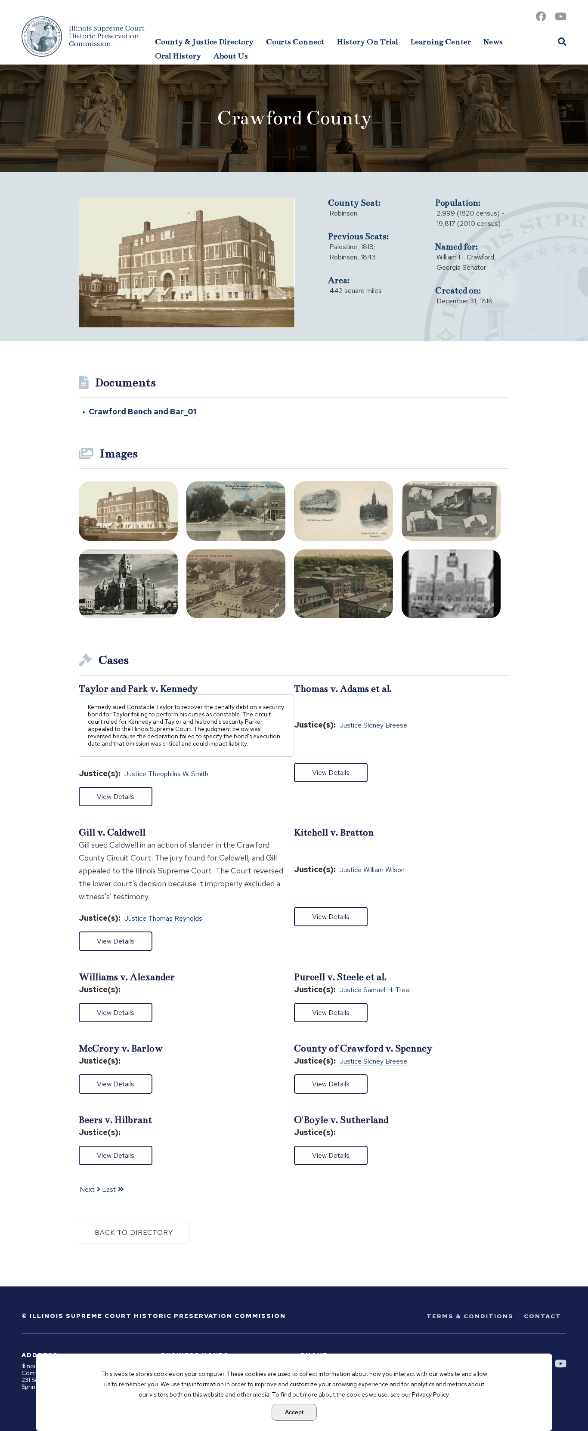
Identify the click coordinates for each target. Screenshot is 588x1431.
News (493, 41)
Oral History (178, 56)
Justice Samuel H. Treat (376, 990)
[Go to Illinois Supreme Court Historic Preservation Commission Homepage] (83, 36)
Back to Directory (134, 1232)
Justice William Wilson (372, 870)
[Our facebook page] (541, 16)
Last (109, 1189)
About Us (231, 56)
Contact (542, 1316)
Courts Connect (295, 41)
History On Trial (367, 41)
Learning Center (440, 41)
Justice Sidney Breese (373, 726)
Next (87, 1189)
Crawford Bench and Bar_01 (142, 411)
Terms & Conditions (470, 1316)
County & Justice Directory (204, 41)
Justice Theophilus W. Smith (166, 774)
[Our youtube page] (560, 16)
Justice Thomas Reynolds (163, 919)
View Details (115, 796)
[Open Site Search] (562, 41)
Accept (294, 1412)
